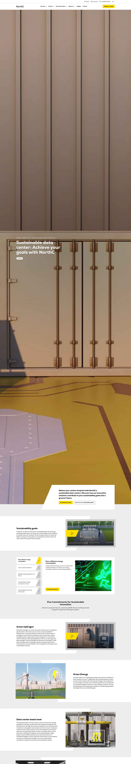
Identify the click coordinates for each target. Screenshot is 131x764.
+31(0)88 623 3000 (106, 1)
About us (71, 6)
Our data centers (61, 6)
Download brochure (65, 502)
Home (18, 238)
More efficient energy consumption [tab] (24, 560)
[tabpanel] (78, 575)
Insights (79, 6)
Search (87, 1)
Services (42, 6)
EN (113, 1)
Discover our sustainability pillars (84, 502)
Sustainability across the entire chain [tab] (25, 591)
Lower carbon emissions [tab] (25, 567)
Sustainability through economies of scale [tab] (24, 582)
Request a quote (108, 6)
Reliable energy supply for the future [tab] (26, 574)
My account (95, 1)
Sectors (50, 6)
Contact (85, 6)
